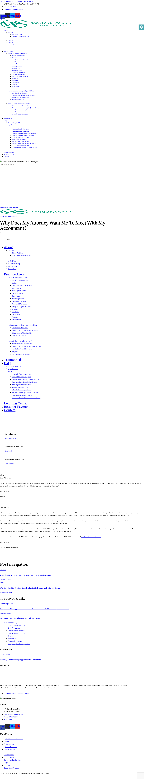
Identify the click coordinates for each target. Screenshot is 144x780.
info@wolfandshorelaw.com (91, 537)
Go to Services (9, 464)
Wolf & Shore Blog (5, 613)
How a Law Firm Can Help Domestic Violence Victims (20, 618)
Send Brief (8, 451)
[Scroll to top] (1, 779)
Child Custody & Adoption (17, 625)
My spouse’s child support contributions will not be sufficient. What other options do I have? (34, 609)
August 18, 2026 (5, 654)
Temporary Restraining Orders (19, 644)
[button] (141, 27)
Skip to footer (28, 1)
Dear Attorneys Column (6, 604)
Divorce (11, 636)
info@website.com (11, 438)
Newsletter (12, 639)
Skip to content (5, 1)
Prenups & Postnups (15, 641)
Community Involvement (17, 631)
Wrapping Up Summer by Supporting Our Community (20, 660)
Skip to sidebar (17, 1)
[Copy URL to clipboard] (7, 558)
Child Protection (14, 628)
